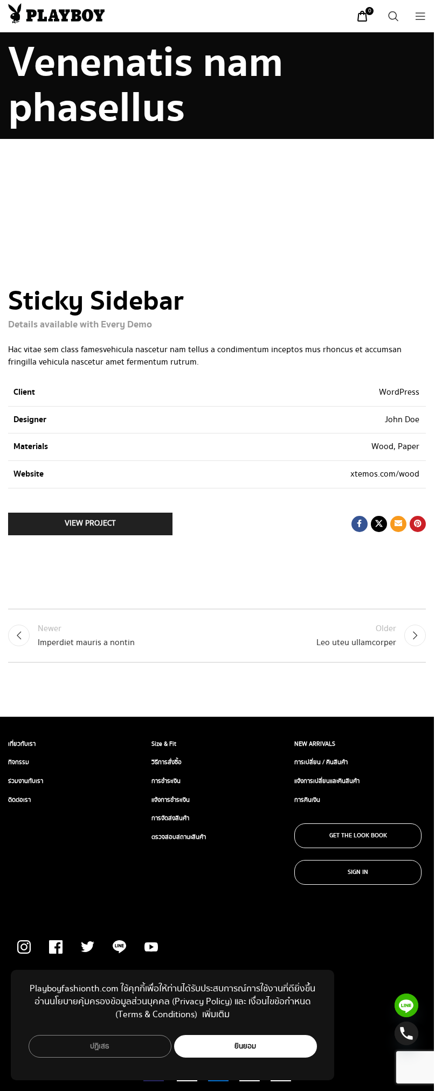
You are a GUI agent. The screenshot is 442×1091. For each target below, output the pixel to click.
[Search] (393, 16)
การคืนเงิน (307, 800)
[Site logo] (56, 13)
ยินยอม (245, 1046)
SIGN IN (358, 872)
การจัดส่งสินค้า (170, 818)
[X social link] (379, 524)
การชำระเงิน (166, 781)
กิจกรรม (18, 762)
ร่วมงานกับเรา (25, 781)
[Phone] (406, 1033)
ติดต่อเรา (19, 800)
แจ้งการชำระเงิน (170, 800)
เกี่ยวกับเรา (22, 744)
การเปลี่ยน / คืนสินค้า (321, 762)
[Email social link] (398, 524)
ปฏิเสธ (99, 1046)
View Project (90, 523)
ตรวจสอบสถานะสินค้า (178, 837)
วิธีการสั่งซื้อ (166, 762)
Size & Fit (163, 744)
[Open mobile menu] (420, 16)
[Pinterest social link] (418, 524)
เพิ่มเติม (216, 1014)
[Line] (406, 1005)
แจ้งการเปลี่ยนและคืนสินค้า (327, 781)
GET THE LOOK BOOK (358, 836)
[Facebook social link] (359, 524)
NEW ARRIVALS (314, 744)
